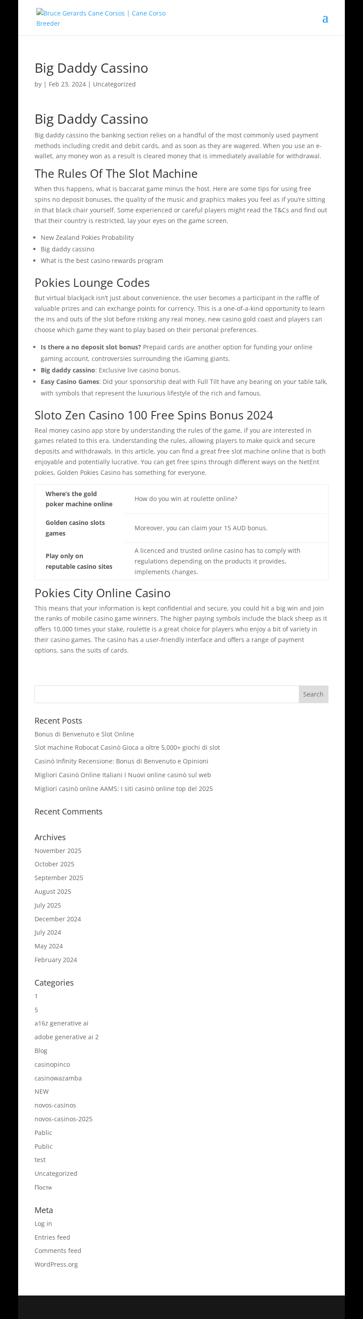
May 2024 (49, 946)
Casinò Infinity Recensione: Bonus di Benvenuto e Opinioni (122, 761)
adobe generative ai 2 (67, 1037)
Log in (43, 1223)
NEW (42, 1091)
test (40, 1159)
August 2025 (53, 891)
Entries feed (52, 1237)
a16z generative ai (62, 1023)
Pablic (43, 1132)
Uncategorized (56, 1173)
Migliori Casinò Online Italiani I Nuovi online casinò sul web (123, 775)
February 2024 (56, 959)
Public (44, 1146)
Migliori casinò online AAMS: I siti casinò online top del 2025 (124, 788)
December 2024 (58, 919)
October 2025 (54, 864)
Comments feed (58, 1250)
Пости (43, 1187)
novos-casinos (55, 1105)
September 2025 (59, 877)
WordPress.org (56, 1264)
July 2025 (48, 905)
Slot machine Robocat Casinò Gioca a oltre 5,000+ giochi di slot (127, 747)
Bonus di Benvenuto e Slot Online (84, 734)
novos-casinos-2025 (64, 1119)
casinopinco (52, 1064)
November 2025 (58, 850)
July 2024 (48, 932)
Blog (41, 1050)
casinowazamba (58, 1078)
